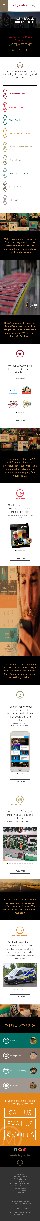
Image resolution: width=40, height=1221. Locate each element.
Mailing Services (20, 1188)
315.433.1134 (25, 1208)
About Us (20, 1134)
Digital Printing (20, 1186)
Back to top (20, 1174)
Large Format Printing (20, 1190)
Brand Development (20, 1177)
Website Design (20, 1181)
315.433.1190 (15, 1208)
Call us (20, 1112)
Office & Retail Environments (20, 1183)
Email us (20, 1123)
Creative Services (20, 1179)
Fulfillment (20, 1193)
